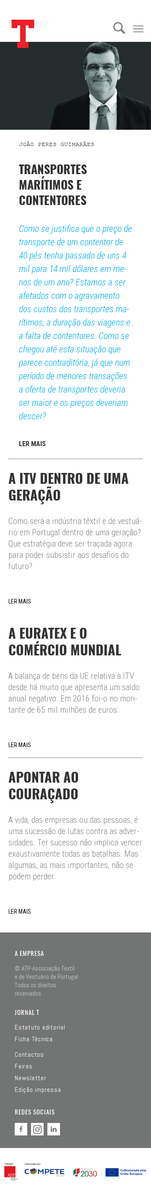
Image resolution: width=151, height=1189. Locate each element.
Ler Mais (19, 601)
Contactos (29, 1054)
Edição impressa (38, 1090)
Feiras (24, 1066)
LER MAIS (32, 444)
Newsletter (31, 1078)
